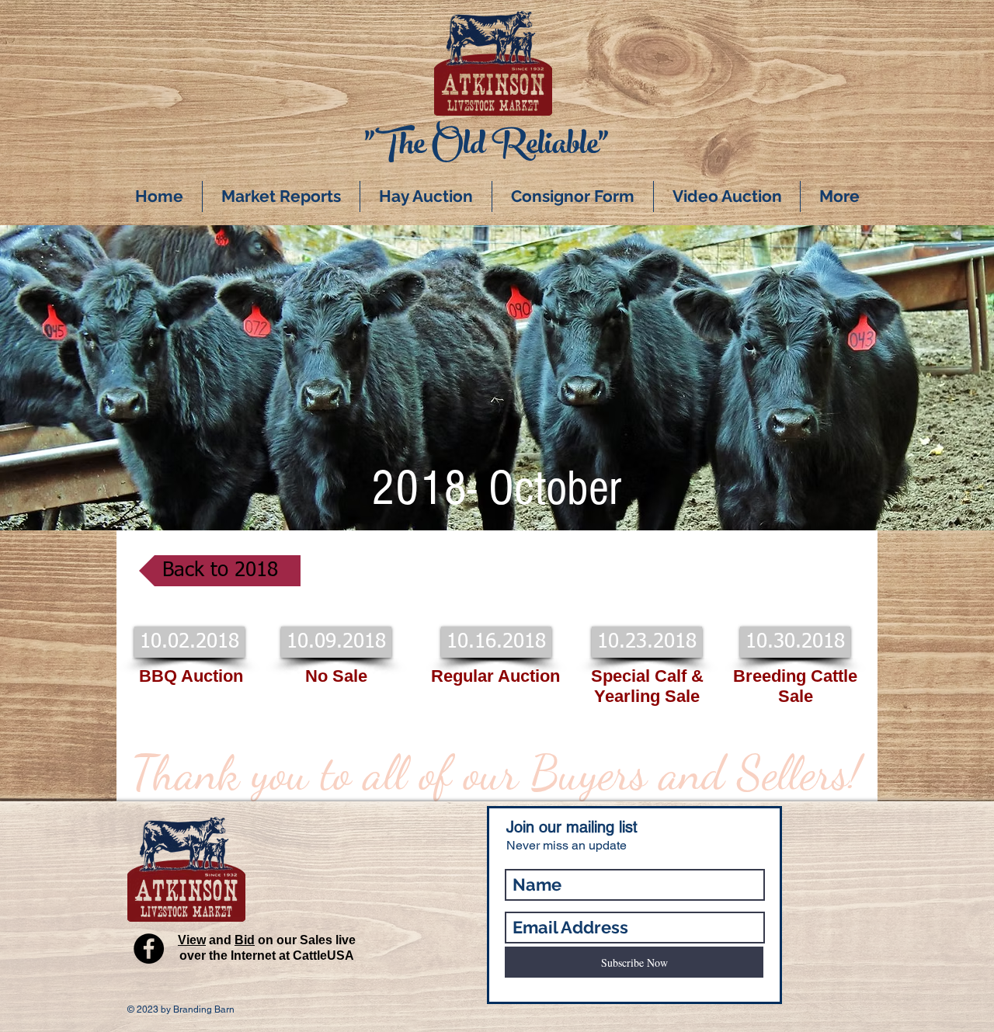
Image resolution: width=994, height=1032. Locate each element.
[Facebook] (149, 948)
